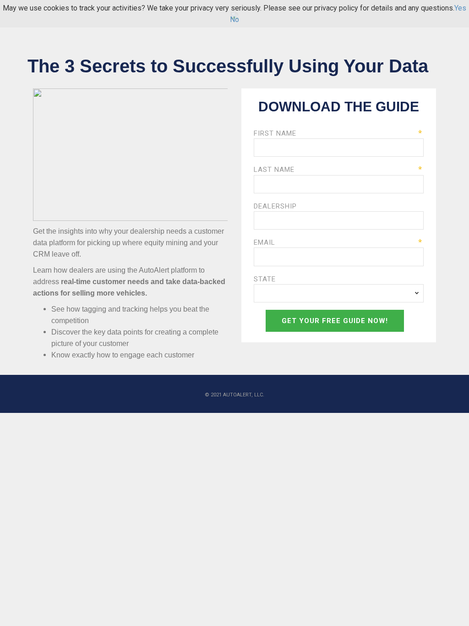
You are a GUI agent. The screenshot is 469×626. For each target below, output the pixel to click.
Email (264, 242)
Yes (460, 8)
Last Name (274, 169)
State (265, 279)
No (234, 19)
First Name (275, 133)
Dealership (275, 206)
